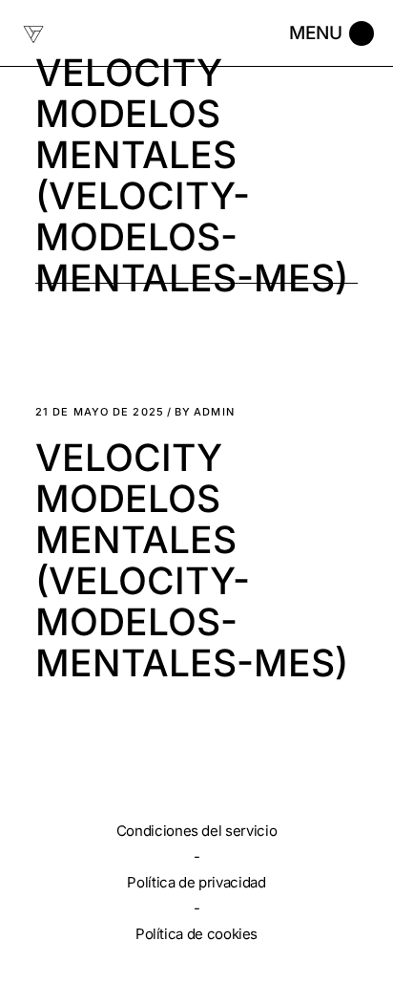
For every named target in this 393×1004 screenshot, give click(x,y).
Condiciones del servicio (196, 831)
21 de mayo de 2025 (99, 412)
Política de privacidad (196, 882)
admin (205, 412)
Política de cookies (196, 934)
